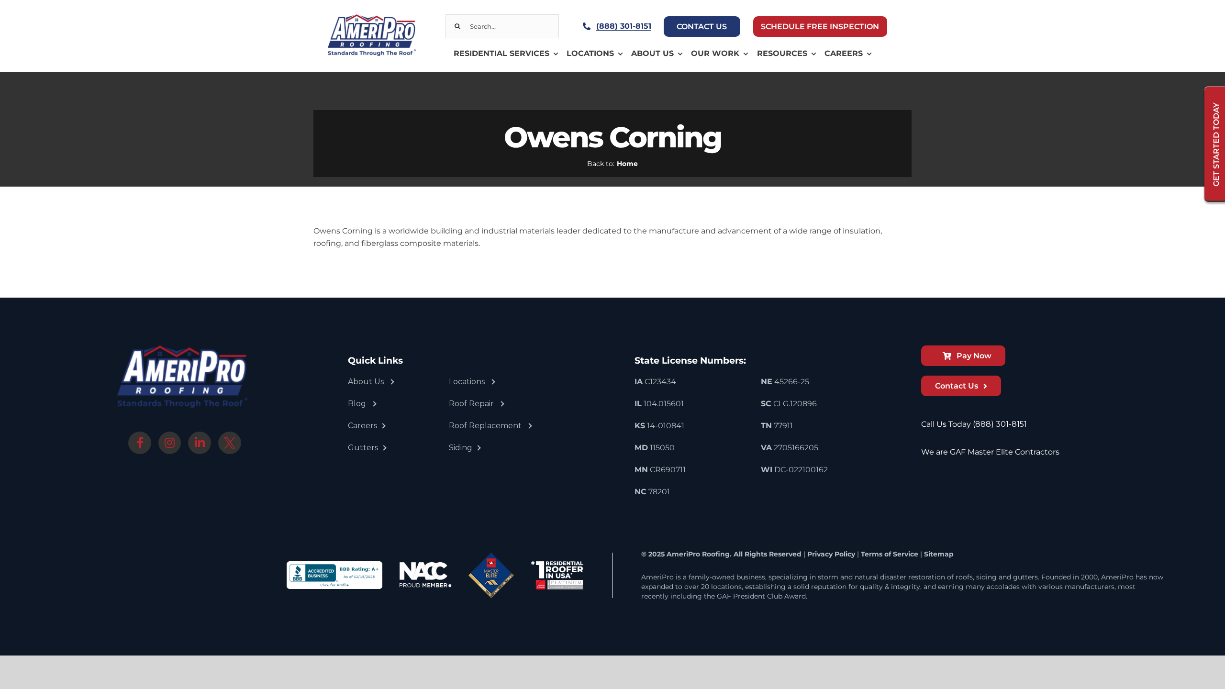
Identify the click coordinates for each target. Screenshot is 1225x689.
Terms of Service (889, 554)
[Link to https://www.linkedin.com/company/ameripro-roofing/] (199, 443)
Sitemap (939, 554)
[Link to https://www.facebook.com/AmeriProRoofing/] (139, 443)
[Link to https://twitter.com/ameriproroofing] (229, 443)
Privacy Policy (831, 554)
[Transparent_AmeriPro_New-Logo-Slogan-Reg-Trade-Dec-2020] (371, 17)
